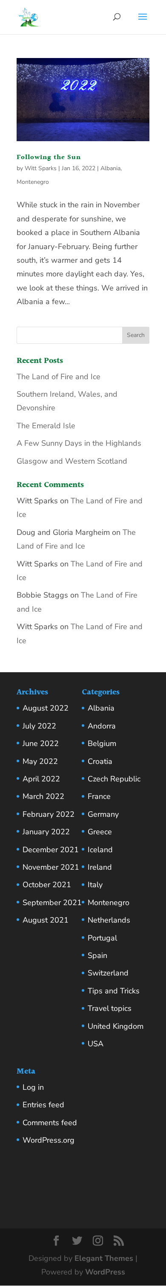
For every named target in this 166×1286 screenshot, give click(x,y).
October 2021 (47, 885)
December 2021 (51, 850)
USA (95, 1044)
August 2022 (46, 708)
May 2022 (40, 761)
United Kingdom (115, 1026)
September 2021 (52, 902)
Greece (100, 832)
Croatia (100, 761)
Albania (110, 168)
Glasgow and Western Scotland (72, 461)
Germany (103, 814)
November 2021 (51, 867)
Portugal (102, 938)
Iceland (100, 850)
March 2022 (43, 796)
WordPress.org (48, 1140)
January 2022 (46, 832)
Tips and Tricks (114, 991)
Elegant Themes (103, 1258)
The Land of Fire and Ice (58, 377)
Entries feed (43, 1105)
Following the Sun (49, 157)
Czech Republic (114, 779)
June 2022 (41, 743)
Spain (97, 955)
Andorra (102, 726)
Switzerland (108, 973)
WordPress (105, 1272)
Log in (33, 1087)
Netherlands (109, 920)
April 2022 (41, 779)
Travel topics (110, 1008)
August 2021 (46, 920)
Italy (95, 885)
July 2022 (39, 726)
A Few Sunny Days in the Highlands (79, 443)
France (99, 796)
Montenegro (33, 182)
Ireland (100, 867)
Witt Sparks (41, 168)
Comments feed (50, 1123)
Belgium (102, 743)
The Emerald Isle (46, 426)
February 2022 (48, 814)
